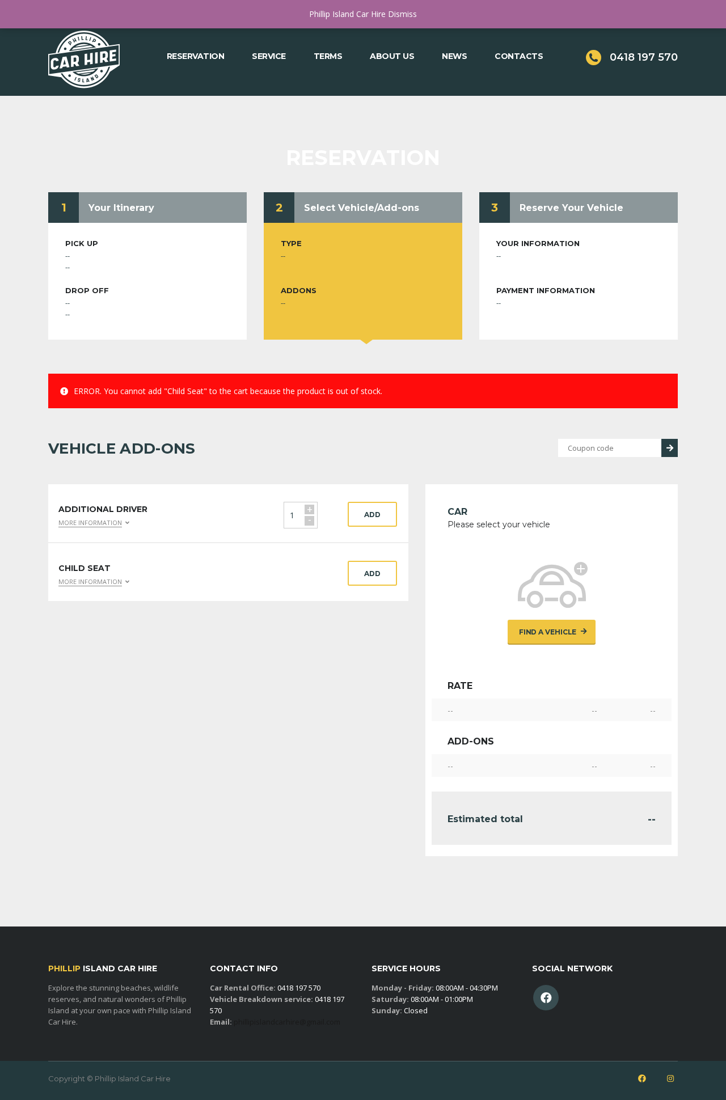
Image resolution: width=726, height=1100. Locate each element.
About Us (392, 56)
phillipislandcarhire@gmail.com (287, 1022)
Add (372, 514)
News (454, 56)
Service (269, 56)
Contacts (519, 56)
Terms (328, 56)
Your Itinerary (121, 207)
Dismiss (402, 14)
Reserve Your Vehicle (571, 207)
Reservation (196, 56)
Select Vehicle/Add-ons (361, 207)
